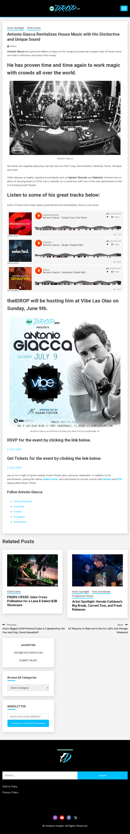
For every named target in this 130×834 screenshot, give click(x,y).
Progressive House (82, 595)
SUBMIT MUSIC (28, 660)
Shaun (13, 46)
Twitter (17, 511)
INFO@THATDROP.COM (28, 652)
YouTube (62, 817)
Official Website (22, 501)
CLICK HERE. (14, 449)
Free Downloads (101, 591)
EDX (119, 479)
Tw (75, 817)
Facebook (19, 506)
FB (68, 817)
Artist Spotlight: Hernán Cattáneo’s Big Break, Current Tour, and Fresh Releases (97, 605)
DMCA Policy (10, 786)
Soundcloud (19, 521)
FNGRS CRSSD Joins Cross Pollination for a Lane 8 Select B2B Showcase (32, 601)
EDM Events (34, 27)
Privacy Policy (10, 792)
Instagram (19, 516)
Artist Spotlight (15, 27)
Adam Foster (50, 479)
